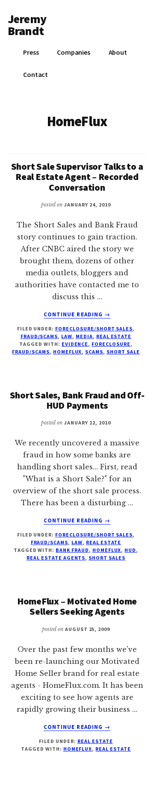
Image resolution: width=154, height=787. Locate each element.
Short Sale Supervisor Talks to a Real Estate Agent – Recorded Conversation (77, 176)
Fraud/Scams (39, 336)
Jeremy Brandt (27, 24)
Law (66, 336)
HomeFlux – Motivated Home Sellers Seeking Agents (77, 606)
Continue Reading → (77, 314)
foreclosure (111, 344)
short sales (107, 557)
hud (130, 550)
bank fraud (72, 550)
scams (94, 351)
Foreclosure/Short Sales (94, 328)
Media (84, 336)
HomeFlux (67, 351)
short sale (123, 351)
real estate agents (56, 557)
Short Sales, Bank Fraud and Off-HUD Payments (77, 400)
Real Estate (114, 336)
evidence (75, 344)
